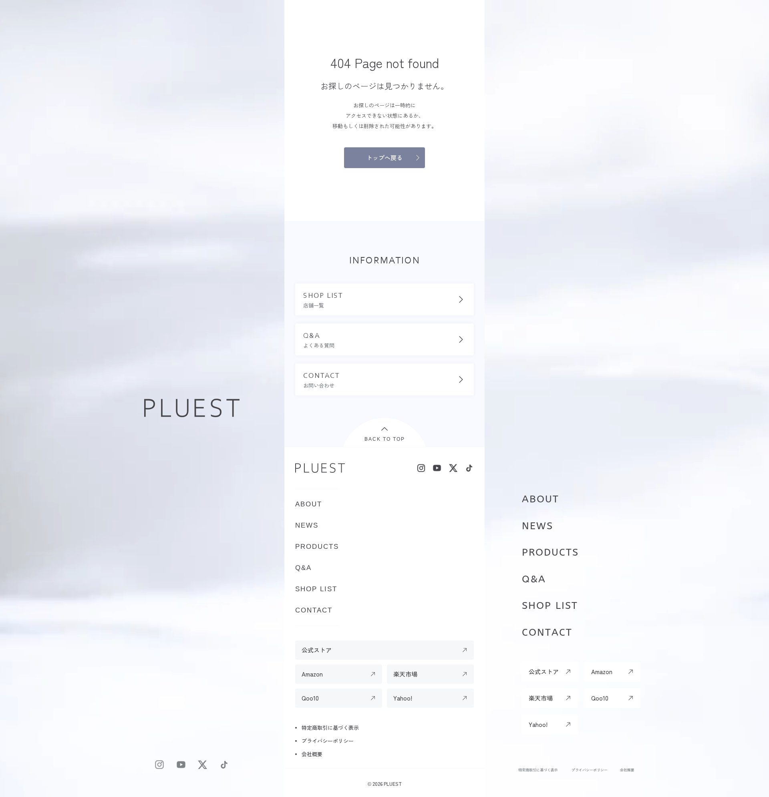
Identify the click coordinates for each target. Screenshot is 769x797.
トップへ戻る (384, 157)
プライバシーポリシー (590, 770)
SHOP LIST (550, 606)
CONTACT (547, 632)
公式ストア (544, 671)
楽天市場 (541, 698)
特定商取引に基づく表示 (538, 770)
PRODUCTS (550, 552)
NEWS (537, 526)
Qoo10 (599, 698)
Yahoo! (538, 724)
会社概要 (627, 770)
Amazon (601, 671)
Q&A (534, 579)
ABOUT (540, 499)
